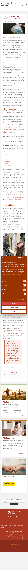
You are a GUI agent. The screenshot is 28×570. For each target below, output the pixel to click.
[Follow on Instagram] (19, 517)
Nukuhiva (6, 159)
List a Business (20, 523)
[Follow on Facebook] (16, 517)
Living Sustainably (17, 21)
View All (21, 415)
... (15, 548)
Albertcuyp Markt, (15, 330)
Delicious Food (15, 333)
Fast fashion (5, 87)
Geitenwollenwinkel (8, 156)
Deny (14, 311)
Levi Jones (20, 194)
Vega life (13, 194)
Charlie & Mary (7, 161)
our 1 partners (9, 264)
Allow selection (14, 307)
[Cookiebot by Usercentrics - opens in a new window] (17, 258)
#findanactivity (8, 402)
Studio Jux (6, 154)
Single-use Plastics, (7, 37)
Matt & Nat (18, 197)
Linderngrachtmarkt (13, 327)
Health (11, 21)
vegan (15, 192)
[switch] (24, 285)
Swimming (5, 410)
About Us (3, 523)
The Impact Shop (7, 165)
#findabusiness (8, 438)
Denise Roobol (6, 196)
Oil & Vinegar (9, 333)
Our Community (4, 525)
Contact (2, 527)
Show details (20, 299)
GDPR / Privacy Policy (15, 544)
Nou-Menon (6, 167)
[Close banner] (25, 257)
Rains (19, 199)
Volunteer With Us (13, 525)
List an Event (20, 525)
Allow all (14, 303)
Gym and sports (17, 410)
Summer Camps (17, 412)
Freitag (9, 199)
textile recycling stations (11, 129)
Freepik (8, 367)
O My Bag (14, 199)
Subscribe (14, 504)
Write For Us (12, 523)
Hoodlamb (6, 163)
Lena (4, 142)
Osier (16, 194)
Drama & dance (6, 412)
